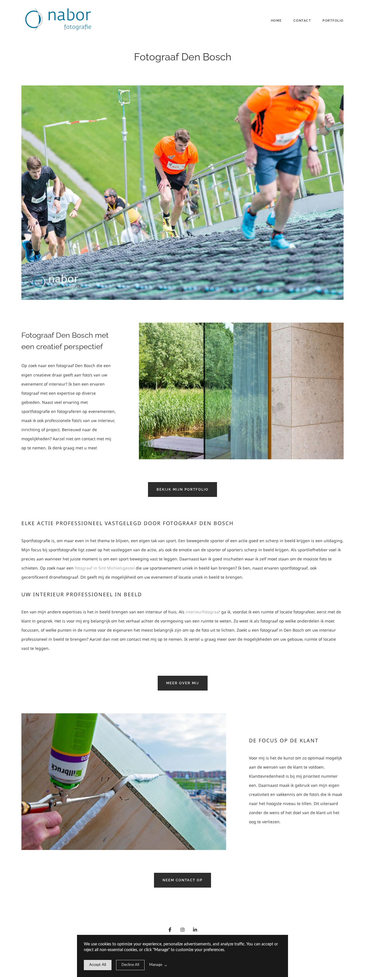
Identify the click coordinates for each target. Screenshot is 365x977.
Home (276, 20)
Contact (302, 20)
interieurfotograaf (203, 612)
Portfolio (333, 20)
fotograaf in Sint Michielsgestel (105, 568)
